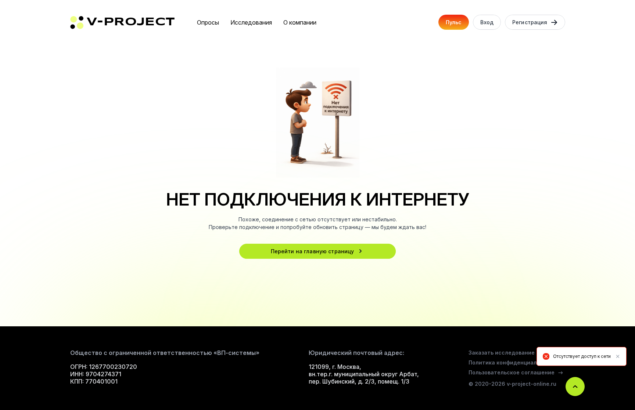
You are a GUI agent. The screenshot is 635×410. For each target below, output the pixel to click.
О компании (299, 22)
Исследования (251, 22)
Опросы (208, 22)
